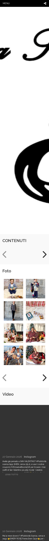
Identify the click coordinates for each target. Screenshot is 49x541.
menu (6, 3)
